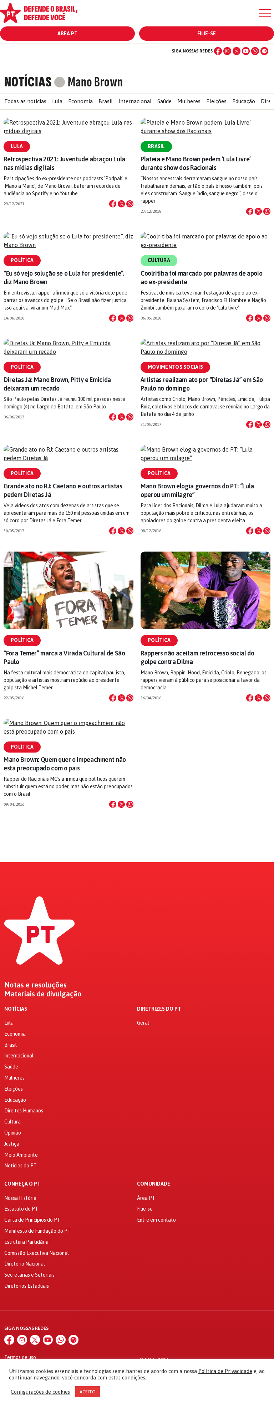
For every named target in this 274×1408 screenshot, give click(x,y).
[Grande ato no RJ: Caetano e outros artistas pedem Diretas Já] (68, 453)
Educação (243, 101)
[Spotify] (264, 51)
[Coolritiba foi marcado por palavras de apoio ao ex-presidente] (205, 240)
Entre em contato (156, 1220)
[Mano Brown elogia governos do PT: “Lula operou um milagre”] (205, 453)
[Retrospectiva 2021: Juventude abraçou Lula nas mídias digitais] (68, 126)
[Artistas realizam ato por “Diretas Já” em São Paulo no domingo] (205, 347)
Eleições (216, 101)
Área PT (67, 33)
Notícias (15, 1009)
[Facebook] (218, 51)
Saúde (164, 101)
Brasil (105, 101)
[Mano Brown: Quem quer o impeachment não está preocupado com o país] (68, 727)
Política (22, 260)
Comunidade (153, 1184)
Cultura (159, 260)
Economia (80, 101)
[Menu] (265, 13)
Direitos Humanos (23, 1110)
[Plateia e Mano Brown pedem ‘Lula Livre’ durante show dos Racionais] (205, 126)
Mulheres (189, 101)
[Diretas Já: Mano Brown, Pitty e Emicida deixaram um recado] (68, 347)
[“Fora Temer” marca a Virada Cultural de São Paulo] (68, 590)
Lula (57, 101)
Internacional (135, 101)
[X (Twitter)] (236, 51)
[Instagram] (227, 51)
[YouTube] (246, 51)
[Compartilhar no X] (121, 203)
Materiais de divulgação (43, 994)
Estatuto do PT (21, 1209)
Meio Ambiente (21, 1155)
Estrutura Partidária (26, 1242)
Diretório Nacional (24, 1264)
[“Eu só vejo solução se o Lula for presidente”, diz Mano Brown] (68, 240)
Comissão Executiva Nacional (36, 1253)
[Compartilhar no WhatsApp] (129, 203)
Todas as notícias (25, 101)
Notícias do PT (20, 1165)
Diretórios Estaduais (26, 1286)
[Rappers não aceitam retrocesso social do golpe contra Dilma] (205, 590)
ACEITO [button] (88, 1391)
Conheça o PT (22, 1184)
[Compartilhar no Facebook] (112, 203)
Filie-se (206, 33)
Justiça (11, 1144)
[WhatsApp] (255, 51)
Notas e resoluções (35, 985)
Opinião (12, 1133)
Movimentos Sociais (175, 367)
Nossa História (20, 1198)
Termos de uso (20, 1357)
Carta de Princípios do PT (32, 1220)
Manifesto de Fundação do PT (37, 1231)
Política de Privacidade (225, 1371)
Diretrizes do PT (159, 1009)
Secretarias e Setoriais (29, 1275)
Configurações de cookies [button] (40, 1392)
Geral (143, 1023)
